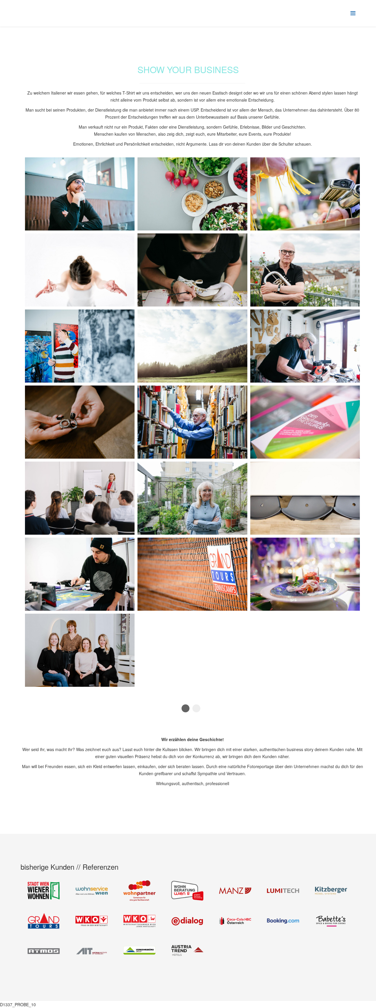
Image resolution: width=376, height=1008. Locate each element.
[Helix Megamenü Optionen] (352, 13)
